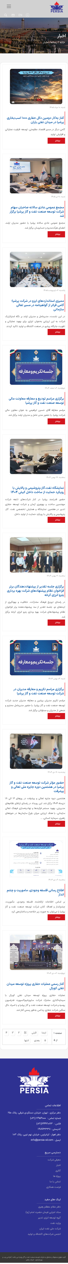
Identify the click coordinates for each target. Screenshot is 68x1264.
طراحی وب (7, 1257)
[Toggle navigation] (9, 6)
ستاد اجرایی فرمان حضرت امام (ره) (43, 1212)
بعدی (37, 1040)
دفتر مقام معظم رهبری (49, 1207)
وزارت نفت (55, 1223)
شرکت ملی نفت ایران (50, 1229)
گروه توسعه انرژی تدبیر (49, 1218)
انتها (26, 1040)
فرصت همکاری (53, 1187)
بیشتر (57, 140)
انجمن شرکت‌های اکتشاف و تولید (44, 1234)
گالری (58, 1171)
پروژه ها (57, 1176)
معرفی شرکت (54, 1160)
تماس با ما (55, 1182)
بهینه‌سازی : (38, 1260)
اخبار (58, 1165)
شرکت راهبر (30, 1260)
